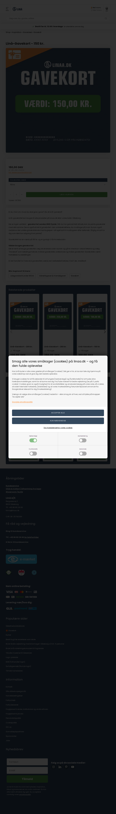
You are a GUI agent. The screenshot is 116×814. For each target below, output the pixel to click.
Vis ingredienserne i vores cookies (58, 427)
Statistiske (82, 449)
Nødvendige (33, 436)
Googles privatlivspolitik (22, 402)
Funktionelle (33, 449)
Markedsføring (83, 436)
